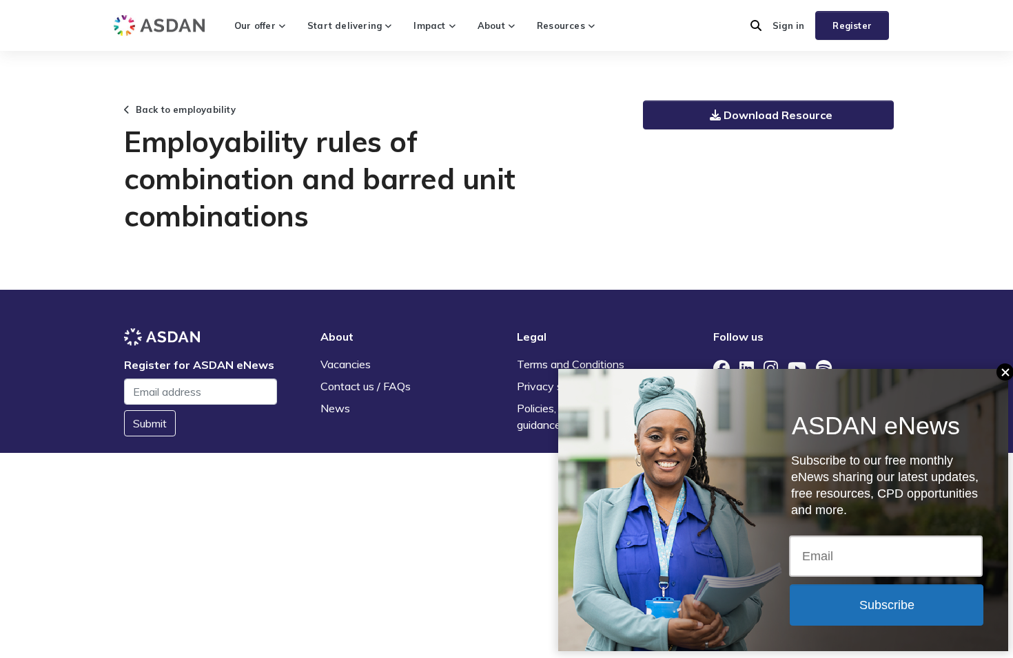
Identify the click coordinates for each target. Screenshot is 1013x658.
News (335, 408)
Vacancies (345, 364)
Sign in (788, 25)
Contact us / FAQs (365, 386)
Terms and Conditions (570, 364)
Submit (150, 423)
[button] (755, 25)
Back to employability (183, 109)
